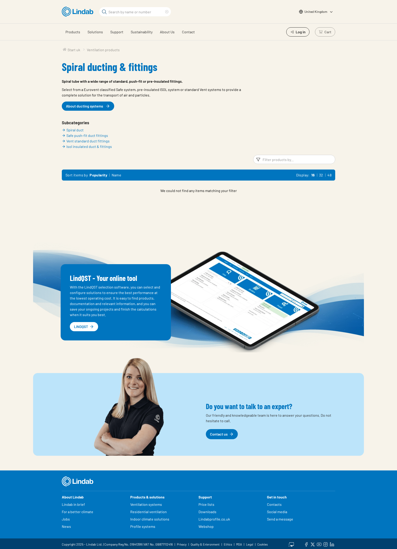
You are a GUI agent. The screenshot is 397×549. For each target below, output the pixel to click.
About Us (167, 32)
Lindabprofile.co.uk (214, 519)
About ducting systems (84, 106)
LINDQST (81, 326)
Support (116, 32)
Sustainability (142, 32)
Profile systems (142, 526)
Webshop (206, 526)
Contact (188, 32)
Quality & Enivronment (205, 544)
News (66, 526)
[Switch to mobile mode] (291, 543)
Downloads (207, 511)
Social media (277, 511)
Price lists (206, 504)
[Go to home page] (79, 11)
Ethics (228, 544)
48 (329, 175)
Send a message (280, 519)
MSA (239, 544)
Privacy (182, 544)
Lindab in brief (73, 504)
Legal (249, 544)
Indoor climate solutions (149, 519)
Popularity (98, 175)
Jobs (66, 519)
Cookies (262, 544)
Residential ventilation (148, 511)
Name (117, 175)
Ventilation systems (146, 504)
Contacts (274, 504)
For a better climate (77, 511)
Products (72, 32)
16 (313, 175)
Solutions (95, 32)
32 (321, 175)
